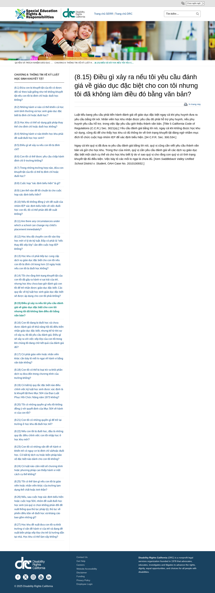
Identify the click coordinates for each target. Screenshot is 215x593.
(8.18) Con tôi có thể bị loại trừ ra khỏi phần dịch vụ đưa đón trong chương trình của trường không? (38, 373)
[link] (73, 17)
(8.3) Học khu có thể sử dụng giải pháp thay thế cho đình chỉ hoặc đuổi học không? (38, 124)
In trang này (195, 104)
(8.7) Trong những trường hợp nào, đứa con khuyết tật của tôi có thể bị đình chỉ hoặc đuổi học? (38, 172)
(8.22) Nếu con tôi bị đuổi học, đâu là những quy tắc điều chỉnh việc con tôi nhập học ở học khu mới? (38, 435)
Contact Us (82, 557)
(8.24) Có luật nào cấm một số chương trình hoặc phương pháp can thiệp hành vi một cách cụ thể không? (38, 470)
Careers (80, 565)
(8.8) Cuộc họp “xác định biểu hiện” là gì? (37, 183)
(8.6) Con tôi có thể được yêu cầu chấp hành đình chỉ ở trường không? (39, 158)
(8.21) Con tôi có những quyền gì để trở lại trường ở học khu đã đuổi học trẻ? (38, 422)
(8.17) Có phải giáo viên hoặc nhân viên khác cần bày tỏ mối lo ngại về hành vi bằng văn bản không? (38, 358)
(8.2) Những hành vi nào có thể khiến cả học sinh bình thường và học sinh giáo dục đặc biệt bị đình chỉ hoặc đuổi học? (39, 111)
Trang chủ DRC (124, 13)
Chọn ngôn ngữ (194, 3)
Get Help (80, 561)
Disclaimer (81, 572)
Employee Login (84, 584)
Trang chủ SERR (103, 13)
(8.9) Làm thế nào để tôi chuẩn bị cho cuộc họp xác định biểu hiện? (38, 192)
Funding (80, 576)
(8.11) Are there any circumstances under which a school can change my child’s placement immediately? (37, 225)
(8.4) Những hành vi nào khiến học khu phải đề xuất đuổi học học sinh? (38, 136)
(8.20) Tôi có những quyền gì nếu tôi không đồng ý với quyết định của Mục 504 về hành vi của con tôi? (38, 408)
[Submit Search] (197, 14)
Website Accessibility (86, 569)
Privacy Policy (83, 580)
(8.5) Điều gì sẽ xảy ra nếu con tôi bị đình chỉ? (37, 147)
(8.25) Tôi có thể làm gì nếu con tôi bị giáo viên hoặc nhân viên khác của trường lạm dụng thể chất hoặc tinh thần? (37, 485)
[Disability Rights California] (30, 563)
